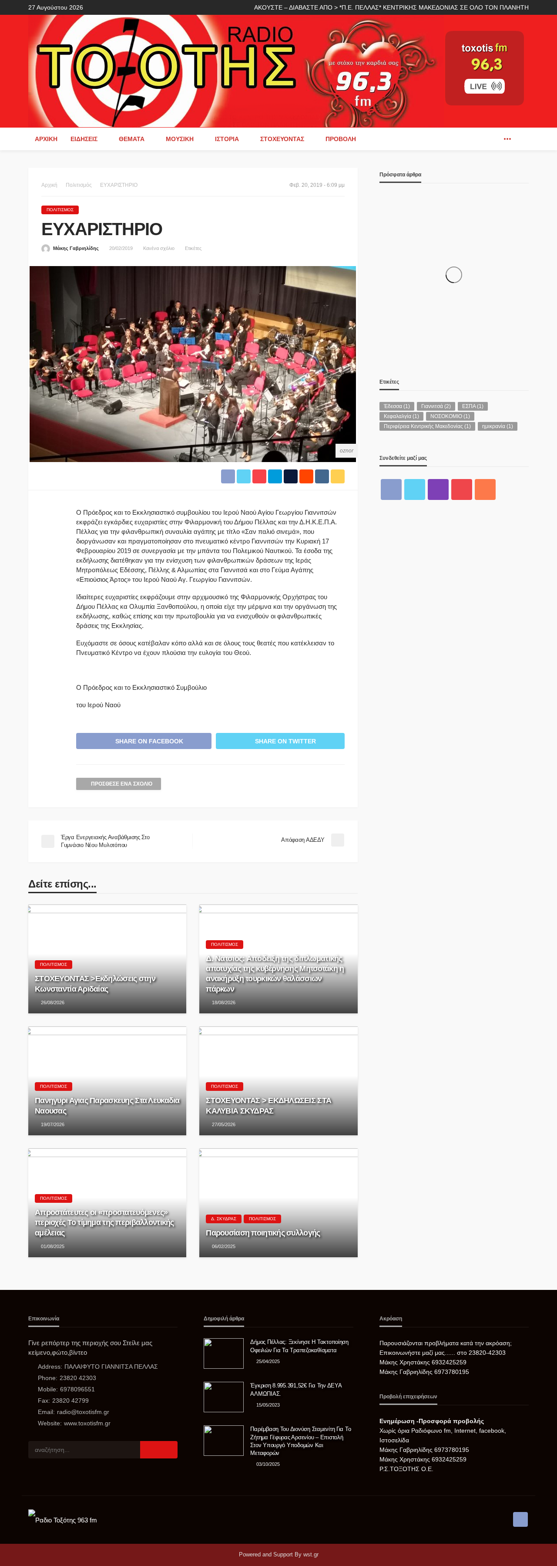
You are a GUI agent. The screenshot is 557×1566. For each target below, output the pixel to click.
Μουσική (180, 138)
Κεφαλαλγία (401, 416)
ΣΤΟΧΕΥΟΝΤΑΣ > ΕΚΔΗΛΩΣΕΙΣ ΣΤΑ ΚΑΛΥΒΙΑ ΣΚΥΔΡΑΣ (268, 1105)
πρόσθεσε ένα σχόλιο (121, 784)
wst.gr (311, 1554)
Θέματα (131, 138)
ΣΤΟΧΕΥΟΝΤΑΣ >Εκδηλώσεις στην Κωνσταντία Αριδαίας (95, 983)
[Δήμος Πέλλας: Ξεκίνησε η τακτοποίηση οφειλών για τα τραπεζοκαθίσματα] (224, 1353)
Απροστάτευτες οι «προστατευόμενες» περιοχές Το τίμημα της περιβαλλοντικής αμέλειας (104, 1222)
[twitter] (414, 489)
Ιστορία (227, 138)
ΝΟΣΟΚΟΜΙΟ (450, 416)
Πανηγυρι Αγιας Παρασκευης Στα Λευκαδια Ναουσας (107, 1105)
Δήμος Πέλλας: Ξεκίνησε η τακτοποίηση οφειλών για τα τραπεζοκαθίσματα (299, 1346)
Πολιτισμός (60, 209)
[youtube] (461, 489)
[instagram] (438, 489)
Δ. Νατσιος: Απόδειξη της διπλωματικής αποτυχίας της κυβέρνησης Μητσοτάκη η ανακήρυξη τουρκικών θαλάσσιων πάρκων (275, 973)
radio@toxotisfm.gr (83, 1411)
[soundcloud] (485, 489)
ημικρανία (497, 426)
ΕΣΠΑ (472, 406)
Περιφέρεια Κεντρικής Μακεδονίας (427, 426)
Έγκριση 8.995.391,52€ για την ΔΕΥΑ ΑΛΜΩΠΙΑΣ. (295, 1389)
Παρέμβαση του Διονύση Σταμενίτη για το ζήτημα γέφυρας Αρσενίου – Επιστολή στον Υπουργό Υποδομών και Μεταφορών (300, 1441)
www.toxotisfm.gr (87, 1423)
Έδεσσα (397, 406)
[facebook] (494, 139)
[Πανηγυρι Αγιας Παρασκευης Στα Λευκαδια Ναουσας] (107, 1080)
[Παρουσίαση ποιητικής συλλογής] (278, 1202)
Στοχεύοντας (282, 138)
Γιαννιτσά (436, 406)
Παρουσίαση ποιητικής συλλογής (263, 1232)
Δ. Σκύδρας (223, 1218)
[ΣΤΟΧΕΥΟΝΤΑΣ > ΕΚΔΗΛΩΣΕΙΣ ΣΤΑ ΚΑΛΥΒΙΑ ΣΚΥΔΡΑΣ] (278, 1080)
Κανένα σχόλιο (158, 248)
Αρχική (46, 138)
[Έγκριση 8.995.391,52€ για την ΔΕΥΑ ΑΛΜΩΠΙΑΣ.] (224, 1397)
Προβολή (340, 138)
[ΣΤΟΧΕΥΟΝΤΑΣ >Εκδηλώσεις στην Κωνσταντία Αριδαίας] (107, 958)
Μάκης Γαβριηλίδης (76, 248)
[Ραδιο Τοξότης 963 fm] (236, 70)
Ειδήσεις (83, 138)
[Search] (521, 139)
